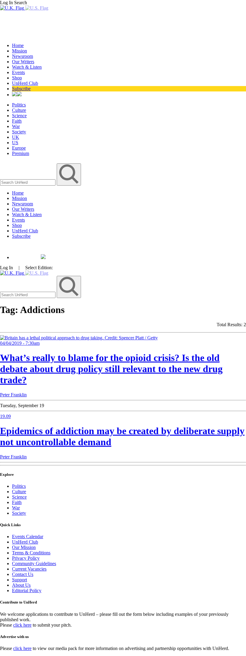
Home (18, 45)
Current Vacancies (29, 568)
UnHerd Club (25, 83)
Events (18, 72)
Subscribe (21, 88)
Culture (19, 110)
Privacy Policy (26, 558)
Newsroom (22, 56)
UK (15, 137)
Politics (19, 104)
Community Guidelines (34, 563)
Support (19, 579)
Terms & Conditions (31, 552)
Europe (19, 148)
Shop (17, 77)
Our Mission (24, 547)
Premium (20, 153)
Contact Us (22, 574)
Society (19, 131)
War (16, 126)
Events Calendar (27, 536)
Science (19, 115)
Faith (17, 121)
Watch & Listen (27, 67)
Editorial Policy (26, 590)
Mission (19, 50)
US (15, 142)
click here (22, 625)
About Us (21, 585)
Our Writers (23, 61)
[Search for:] (28, 182)
